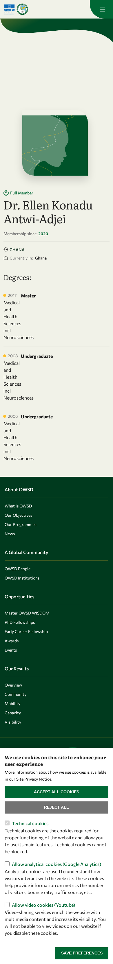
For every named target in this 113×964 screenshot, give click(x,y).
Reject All (56, 807)
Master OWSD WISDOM (27, 612)
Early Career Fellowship (26, 631)
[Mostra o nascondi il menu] (101, 9)
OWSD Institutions (22, 577)
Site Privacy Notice (33, 779)
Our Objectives (18, 515)
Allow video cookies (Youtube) (43, 905)
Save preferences (82, 953)
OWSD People (17, 568)
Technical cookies (30, 823)
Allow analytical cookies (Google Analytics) (56, 864)
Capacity (13, 712)
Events (11, 649)
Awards (12, 640)
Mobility (12, 703)
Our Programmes (20, 524)
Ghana (17, 249)
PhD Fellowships (20, 622)
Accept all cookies (56, 792)
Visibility (13, 722)
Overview (13, 684)
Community (15, 694)
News (10, 533)
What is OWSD (18, 505)
